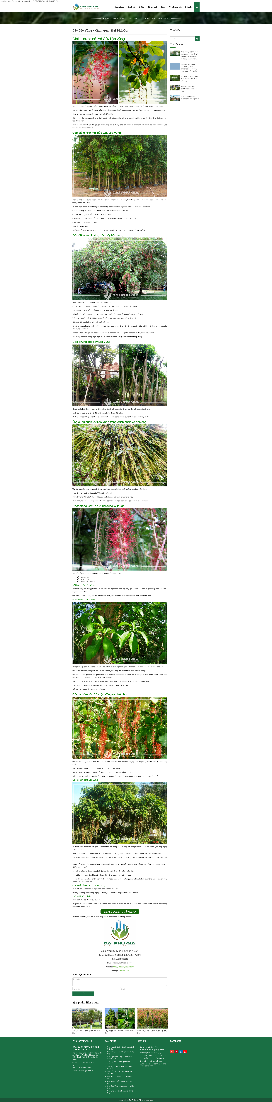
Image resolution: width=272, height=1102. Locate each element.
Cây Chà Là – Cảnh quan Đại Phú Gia (120, 1092)
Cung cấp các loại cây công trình (153, 1058)
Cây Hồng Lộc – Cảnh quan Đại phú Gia (152, 1031)
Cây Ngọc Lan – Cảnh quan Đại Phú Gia (120, 1031)
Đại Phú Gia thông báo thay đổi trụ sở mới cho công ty (189, 78)
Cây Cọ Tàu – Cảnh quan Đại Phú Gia (86, 1031)
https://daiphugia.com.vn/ (123, 967)
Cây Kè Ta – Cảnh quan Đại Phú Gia (119, 1082)
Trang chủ (109, 19)
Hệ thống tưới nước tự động (150, 1052)
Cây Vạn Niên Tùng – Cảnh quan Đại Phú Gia (119, 1058)
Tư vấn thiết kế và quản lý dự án (152, 1050)
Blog (163, 7)
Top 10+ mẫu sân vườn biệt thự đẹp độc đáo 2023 (189, 88)
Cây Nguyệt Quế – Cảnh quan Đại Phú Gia (120, 1048)
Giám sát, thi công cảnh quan (151, 1061)
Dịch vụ (131, 7)
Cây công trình (131, 19)
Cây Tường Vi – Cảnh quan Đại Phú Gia (120, 1053)
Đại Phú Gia (133, 1100)
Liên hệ (189, 7)
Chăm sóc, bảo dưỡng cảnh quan (153, 1055)
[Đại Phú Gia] (87, 7)
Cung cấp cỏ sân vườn (148, 1047)
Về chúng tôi (175, 7)
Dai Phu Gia (123, 971)
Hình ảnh (152, 7)
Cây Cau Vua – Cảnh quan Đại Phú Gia (120, 1087)
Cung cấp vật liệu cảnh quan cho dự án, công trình (153, 1065)
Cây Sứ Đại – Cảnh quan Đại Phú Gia (119, 1077)
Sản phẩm (119, 7)
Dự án (141, 7)
